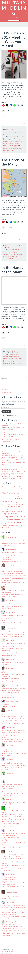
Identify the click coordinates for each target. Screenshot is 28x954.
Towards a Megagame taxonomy (11, 561)
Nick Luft (8, 245)
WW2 (7, 527)
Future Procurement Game (9, 749)
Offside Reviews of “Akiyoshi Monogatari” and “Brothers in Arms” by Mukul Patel (13, 839)
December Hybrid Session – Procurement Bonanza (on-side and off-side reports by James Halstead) (12, 632)
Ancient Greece (9, 138)
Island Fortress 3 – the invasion (11, 555)
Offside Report (8, 147)
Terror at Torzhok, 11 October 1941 (12, 846)
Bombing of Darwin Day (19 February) (13, 688)
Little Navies (5, 704)
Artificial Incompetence (9, 877)
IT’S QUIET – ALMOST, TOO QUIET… (13, 879)
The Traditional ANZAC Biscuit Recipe (13, 473)
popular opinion (14, 525)
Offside (5, 134)
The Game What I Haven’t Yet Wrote (12, 672)
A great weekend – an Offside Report (13, 905)
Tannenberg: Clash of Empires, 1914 (12, 636)
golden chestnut (11, 509)
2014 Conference (15, 249)
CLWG (11, 141)
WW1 (3, 527)
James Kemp (9, 129)
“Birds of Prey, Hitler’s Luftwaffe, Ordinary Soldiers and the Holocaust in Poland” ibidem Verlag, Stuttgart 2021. (13, 573)
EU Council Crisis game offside (11, 791)
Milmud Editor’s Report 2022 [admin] (13, 723)
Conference (5, 496)
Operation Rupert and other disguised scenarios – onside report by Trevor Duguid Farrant (13, 930)
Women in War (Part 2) (8, 695)
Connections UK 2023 (8, 694)
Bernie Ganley (13, 139)
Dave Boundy (9, 499)
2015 (13, 486)
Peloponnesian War (9, 148)
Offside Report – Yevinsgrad (10, 826)
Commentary (10, 132)
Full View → (23, 123)
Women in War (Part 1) (8, 697)
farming (16, 504)
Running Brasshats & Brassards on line (13, 753)
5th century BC (19, 136)
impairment (19, 509)
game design (18, 141)
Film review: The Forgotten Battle (12, 739)
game (23, 504)
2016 (17, 486)
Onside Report (12, 361)
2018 (20, 486)
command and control (14, 493)
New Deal (4, 671)
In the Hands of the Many (11, 143)
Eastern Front (10, 504)
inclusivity (4, 511)
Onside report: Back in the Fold (11, 466)
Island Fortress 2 (6, 557)
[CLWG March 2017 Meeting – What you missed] (14, 65)
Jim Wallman (12, 514)
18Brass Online (6, 895)
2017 (11, 136)
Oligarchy (17, 147)
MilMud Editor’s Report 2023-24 (11, 716)
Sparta (19, 363)
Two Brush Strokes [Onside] (10, 678)
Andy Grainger (6, 434)
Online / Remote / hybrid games (11, 646)
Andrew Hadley (14, 252)
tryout (13, 150)
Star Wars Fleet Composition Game (12, 748)
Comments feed (6, 391)
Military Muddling (14, 8)
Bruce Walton (19, 358)
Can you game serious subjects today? (13, 907)
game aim (3, 506)
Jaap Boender (11, 511)
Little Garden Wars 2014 (9, 706)
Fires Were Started (7, 450)
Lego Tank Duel (6, 755)
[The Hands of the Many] (14, 184)
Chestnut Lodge (20, 490)
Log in (3, 387)
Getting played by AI (7, 788)
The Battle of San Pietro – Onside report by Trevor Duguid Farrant (13, 439)
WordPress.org (6, 392)
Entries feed (5, 389)
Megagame (18, 132)
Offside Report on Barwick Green (12, 847)
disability (3, 504)
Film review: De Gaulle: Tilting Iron (12, 730)
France (20, 504)
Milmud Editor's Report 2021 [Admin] (13, 471)
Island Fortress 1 (6, 559)
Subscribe (6, 411)
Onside (19, 353)
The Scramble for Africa (9, 655)
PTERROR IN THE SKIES (9, 751)
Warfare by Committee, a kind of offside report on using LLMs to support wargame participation (11, 476)
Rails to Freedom (6, 576)
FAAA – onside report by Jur (10, 790)
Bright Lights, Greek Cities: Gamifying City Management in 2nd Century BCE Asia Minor (13, 767)
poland (8, 525)
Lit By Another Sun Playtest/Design (12, 718)
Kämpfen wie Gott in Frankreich (11, 741)
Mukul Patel (16, 516)
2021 (23, 486)
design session (18, 502)
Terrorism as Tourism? (8, 881)
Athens (5, 254)
